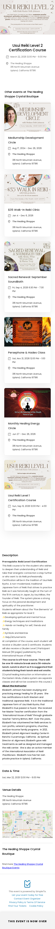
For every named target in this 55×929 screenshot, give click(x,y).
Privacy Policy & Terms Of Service (27, 902)
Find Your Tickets (17, 905)
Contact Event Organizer (27, 898)
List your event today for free (27, 895)
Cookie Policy (36, 905)
